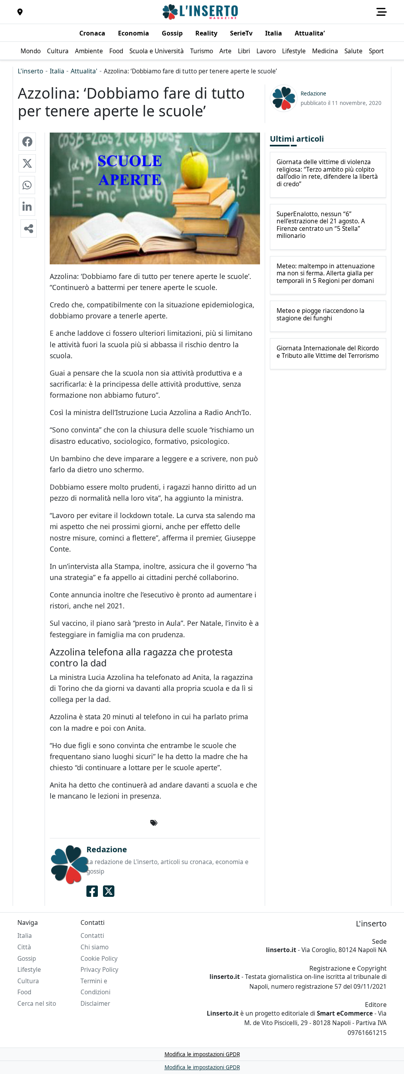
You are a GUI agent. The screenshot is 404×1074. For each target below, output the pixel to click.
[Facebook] (92, 891)
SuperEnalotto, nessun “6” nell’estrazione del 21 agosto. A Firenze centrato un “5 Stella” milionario (321, 225)
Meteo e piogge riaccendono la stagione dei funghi (321, 314)
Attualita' (84, 71)
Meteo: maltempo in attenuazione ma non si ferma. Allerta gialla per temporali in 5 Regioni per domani (326, 273)
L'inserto (30, 71)
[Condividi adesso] (29, 228)
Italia (57, 71)
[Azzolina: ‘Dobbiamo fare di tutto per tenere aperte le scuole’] (27, 142)
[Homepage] (201, 12)
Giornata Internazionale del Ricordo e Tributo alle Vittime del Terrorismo (328, 352)
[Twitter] (108, 891)
